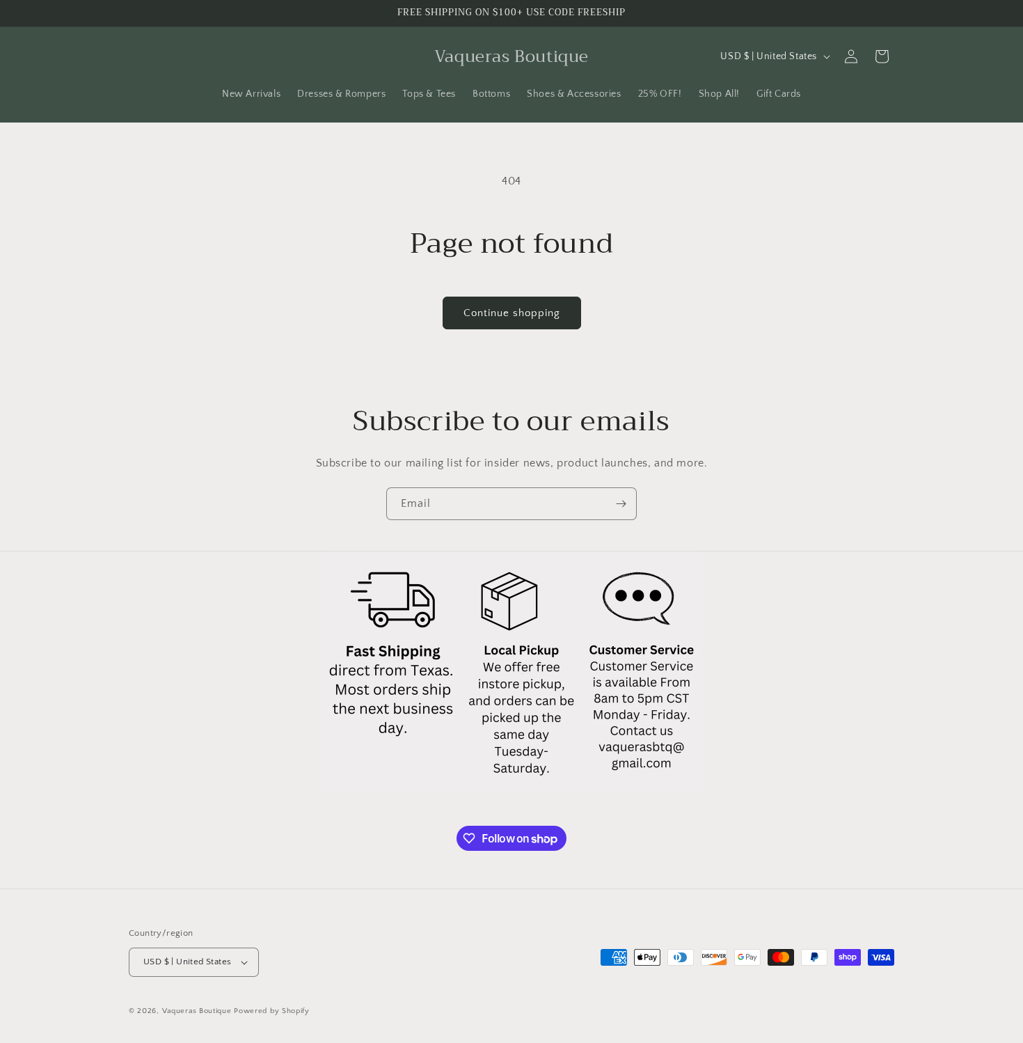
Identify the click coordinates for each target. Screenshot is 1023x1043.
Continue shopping (511, 313)
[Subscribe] (620, 503)
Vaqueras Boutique (197, 1011)
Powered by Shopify (272, 1011)
